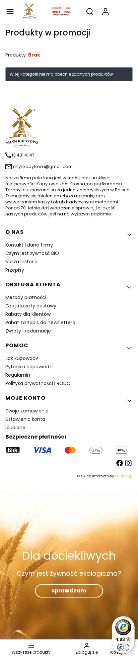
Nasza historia (21, 261)
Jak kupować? (21, 358)
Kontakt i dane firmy (29, 245)
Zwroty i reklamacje (28, 330)
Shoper (121, 476)
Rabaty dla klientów (28, 314)
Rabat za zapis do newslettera (40, 322)
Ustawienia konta (25, 419)
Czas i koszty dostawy (30, 305)
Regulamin (17, 375)
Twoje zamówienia (27, 410)
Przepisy (14, 270)
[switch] (123, 647)
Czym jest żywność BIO (32, 253)
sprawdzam (69, 590)
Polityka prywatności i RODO (38, 383)
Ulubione (15, 427)
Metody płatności (25, 297)
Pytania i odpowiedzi (29, 366)
